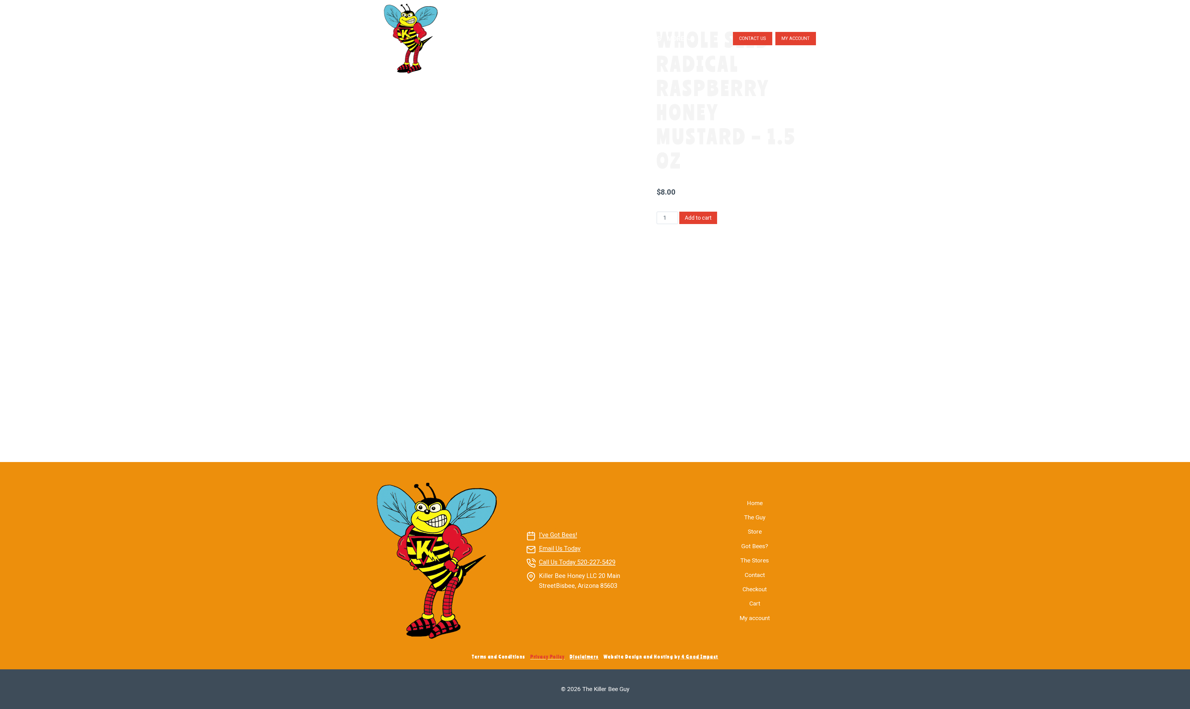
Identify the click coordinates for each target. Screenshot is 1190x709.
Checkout (755, 589)
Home (755, 503)
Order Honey (549, 38)
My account (754, 618)
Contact (755, 575)
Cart (754, 603)
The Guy (509, 38)
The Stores (642, 38)
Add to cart (698, 217)
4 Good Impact (699, 656)
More (675, 38)
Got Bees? (602, 38)
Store (755, 531)
